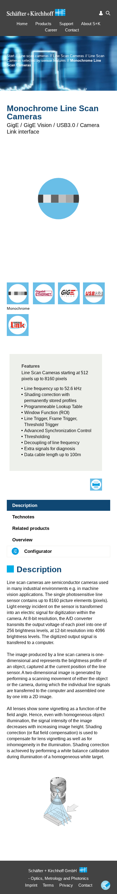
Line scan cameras (34, 56)
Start (10, 56)
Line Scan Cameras (68, 56)
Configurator (38, 551)
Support (66, 23)
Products (43, 23)
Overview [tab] (22, 539)
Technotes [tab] (23, 517)
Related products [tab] (30, 528)
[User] (101, 13)
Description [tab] (24, 505)
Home (22, 23)
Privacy (66, 885)
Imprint (31, 885)
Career (51, 30)
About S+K (90, 23)
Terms (48, 885)
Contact (72, 30)
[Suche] (108, 13)
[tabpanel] (58, 576)
